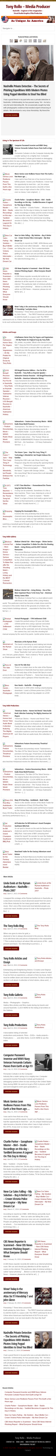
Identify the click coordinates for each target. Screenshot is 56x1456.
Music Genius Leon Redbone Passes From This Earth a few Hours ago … (17, 1105)
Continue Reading (11, 115)
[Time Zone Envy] (26, 41)
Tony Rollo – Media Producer (28, 6)
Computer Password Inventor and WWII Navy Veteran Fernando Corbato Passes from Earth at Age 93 (33, 148)
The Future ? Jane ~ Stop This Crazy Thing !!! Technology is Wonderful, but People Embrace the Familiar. (33, 455)
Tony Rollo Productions (11, 705)
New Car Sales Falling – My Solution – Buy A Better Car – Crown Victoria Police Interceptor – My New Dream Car (33, 238)
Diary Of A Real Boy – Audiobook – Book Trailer (31, 800)
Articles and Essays (9, 332)
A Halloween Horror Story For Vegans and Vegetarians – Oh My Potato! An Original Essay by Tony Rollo (34, 338)
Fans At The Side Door (22, 664)
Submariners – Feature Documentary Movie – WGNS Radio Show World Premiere (33, 422)
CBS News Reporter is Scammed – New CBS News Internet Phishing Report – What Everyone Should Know (33, 271)
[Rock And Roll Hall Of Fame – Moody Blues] (40, 41)
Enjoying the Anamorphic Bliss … (27, 511)
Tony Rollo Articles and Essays (15, 960)
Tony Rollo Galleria (9, 536)
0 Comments (22, 893)
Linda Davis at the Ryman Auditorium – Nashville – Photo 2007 (16, 886)
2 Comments (23, 1112)
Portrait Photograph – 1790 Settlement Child (30, 618)
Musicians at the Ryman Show (26, 641)
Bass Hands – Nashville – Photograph (28, 685)
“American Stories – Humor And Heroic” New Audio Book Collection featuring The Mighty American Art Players (33, 713)
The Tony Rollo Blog (13, 926)
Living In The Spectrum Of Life (13, 140)
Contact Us (10, 1442)
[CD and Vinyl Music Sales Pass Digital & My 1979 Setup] (45, 41)
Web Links (20, 1442)
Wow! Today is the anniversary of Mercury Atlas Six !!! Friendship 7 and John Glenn (33, 308)
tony (4, 893)
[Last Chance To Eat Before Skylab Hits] (21, 41)
